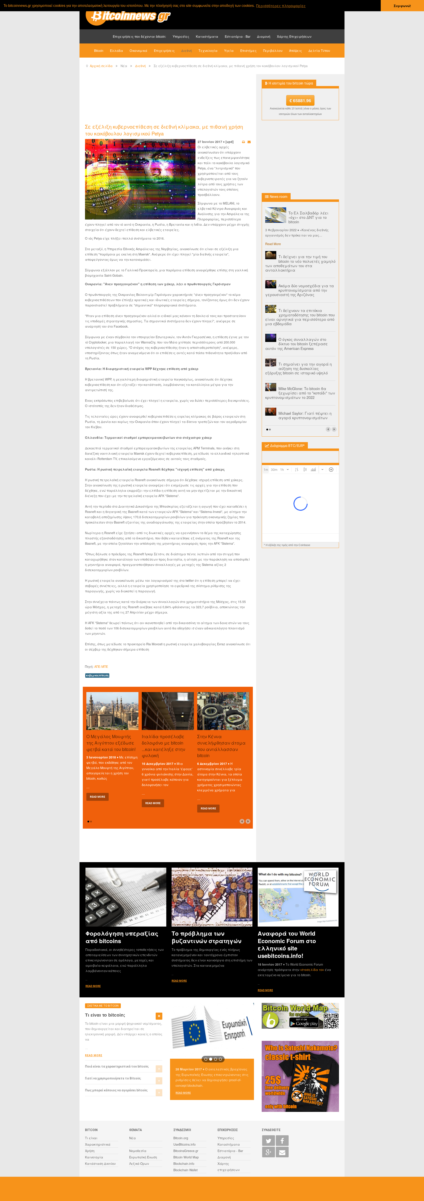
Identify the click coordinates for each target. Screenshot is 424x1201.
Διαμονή (263, 36)
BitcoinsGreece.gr (185, 1150)
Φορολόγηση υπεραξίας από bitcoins (121, 937)
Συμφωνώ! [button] (402, 6)
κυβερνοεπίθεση (97, 675)
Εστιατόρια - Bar (237, 36)
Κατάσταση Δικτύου (100, 1163)
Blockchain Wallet (185, 1170)
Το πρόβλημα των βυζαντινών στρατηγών (206, 937)
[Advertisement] (165, 98)
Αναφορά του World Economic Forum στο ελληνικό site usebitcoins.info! (287, 944)
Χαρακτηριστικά (97, 1144)
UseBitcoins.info (184, 1144)
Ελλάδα (116, 50)
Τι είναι (91, 1138)
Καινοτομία (94, 1157)
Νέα (132, 1138)
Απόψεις (295, 50)
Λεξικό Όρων (139, 1163)
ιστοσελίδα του (312, 969)
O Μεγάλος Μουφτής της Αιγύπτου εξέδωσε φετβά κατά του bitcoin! (111, 742)
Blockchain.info (183, 1163)
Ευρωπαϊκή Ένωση (143, 1157)
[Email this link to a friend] (249, 141)
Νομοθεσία (137, 1150)
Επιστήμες (248, 50)
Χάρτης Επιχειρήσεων (294, 36)
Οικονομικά (138, 50)
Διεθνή (186, 50)
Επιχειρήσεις (164, 50)
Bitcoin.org (180, 1138)
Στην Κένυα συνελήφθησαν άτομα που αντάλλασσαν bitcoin (221, 745)
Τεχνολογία (208, 50)
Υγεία (229, 50)
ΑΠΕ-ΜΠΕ (101, 666)
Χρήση (90, 1150)
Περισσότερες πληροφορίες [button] (281, 5)
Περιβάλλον (272, 50)
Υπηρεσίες (181, 36)
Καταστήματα (207, 36)
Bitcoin (98, 50)
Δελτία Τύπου (319, 50)
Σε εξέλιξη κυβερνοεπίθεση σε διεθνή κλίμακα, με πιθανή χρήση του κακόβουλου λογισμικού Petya (164, 130)
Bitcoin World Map (186, 1157)
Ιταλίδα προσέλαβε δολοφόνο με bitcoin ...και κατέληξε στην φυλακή (163, 745)
